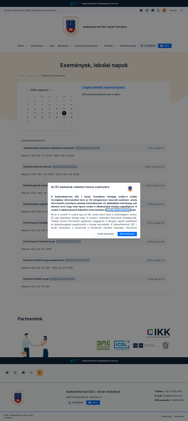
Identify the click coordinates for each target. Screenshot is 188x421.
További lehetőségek (105, 234)
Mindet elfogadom (127, 234)
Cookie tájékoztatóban (118, 209)
